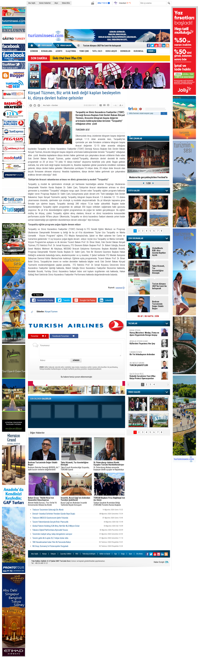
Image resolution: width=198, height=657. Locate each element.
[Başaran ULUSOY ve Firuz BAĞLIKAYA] (138, 202)
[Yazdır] (108, 105)
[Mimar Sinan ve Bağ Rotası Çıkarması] (138, 403)
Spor (130, 554)
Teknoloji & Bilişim (88, 554)
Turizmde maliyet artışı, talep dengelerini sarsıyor (52, 534)
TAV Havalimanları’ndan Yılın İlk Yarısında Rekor (51, 542)
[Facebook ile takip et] (148, 45)
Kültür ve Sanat (105, 554)
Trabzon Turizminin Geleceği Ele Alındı (47, 510)
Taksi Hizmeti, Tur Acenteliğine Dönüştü (100, 45)
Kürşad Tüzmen (51, 311)
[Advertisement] (99, 17)
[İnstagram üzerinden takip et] (160, 45)
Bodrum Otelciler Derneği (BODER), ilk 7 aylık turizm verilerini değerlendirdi (43, 466)
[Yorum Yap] (100, 105)
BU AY (140, 316)
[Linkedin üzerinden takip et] (163, 45)
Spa (115, 554)
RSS (77, 554)
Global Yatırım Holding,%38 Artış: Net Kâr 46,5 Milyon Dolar (56, 526)
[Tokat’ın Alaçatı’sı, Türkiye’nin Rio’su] (159, 420)
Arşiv (56, 3)
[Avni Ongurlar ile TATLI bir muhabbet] (159, 202)
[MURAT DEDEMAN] (138, 218)
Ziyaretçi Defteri (65, 554)
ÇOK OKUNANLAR (135, 238)
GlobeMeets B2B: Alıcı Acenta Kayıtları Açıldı (159, 251)
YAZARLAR (132, 323)
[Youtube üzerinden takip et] (156, 45)
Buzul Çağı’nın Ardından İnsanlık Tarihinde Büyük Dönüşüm (75, 501)
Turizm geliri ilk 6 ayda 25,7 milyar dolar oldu (50, 538)
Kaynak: (111, 287)
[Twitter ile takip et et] (152, 45)
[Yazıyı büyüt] (121, 105)
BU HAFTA (149, 316)
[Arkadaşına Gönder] (104, 105)
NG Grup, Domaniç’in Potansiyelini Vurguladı (50, 546)
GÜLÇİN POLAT (142, 342)
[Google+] (39, 105)
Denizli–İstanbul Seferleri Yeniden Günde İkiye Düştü (53, 514)
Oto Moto (139, 554)
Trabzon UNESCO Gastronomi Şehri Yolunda (50, 518)
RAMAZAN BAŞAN (139, 331)
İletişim (53, 554)
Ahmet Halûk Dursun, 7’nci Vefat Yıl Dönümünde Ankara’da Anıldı (42, 501)
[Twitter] (34, 105)
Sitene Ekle (66, 3)
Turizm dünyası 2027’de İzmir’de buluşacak (159, 286)
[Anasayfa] (32, 45)
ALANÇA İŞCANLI (142, 354)
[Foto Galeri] (45, 45)
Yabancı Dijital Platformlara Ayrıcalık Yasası (50, 530)
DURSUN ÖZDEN (144, 376)
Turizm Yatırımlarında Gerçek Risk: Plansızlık (50, 522)
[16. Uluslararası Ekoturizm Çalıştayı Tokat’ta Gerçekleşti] (159, 403)
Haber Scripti (159, 562)
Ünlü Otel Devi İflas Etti (67, 58)
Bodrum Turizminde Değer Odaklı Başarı (158, 305)
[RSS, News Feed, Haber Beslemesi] (167, 45)
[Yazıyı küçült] (115, 105)
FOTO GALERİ (134, 190)
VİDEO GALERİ (134, 392)
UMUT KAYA (141, 365)
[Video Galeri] (64, 45)
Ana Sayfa (31, 3)
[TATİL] (159, 218)
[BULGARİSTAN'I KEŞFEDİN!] (138, 420)
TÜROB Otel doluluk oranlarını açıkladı (148, 177)
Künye (44, 554)
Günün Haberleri (45, 3)
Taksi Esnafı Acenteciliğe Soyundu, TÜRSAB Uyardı (75, 466)
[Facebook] (30, 105)
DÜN (157, 316)
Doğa (123, 554)
